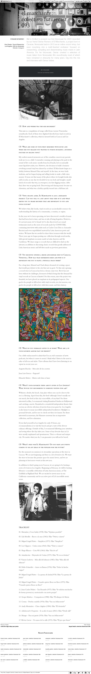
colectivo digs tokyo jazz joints (9, 626)
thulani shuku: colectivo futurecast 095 (10, 638)
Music (42, 1)
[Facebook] (82, 673)
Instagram (21, 48)
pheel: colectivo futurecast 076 (75, 654)
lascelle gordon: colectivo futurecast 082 (56, 649)
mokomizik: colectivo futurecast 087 (32, 649)
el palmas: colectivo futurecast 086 (31, 654)
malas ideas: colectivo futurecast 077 (77, 649)
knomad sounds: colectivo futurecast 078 (78, 644)
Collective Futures (69, 1)
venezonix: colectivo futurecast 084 (54, 638)
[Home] (6, 1)
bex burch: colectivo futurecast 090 (9, 659)
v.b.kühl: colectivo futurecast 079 (76, 638)
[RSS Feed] (70, 673)
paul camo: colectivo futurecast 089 (32, 638)
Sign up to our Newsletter (35, 672)
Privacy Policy (3, 672)
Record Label (79, 1)
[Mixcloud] (74, 673)
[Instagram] (85, 673)
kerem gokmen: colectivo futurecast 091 (11, 654)
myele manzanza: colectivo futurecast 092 (11, 649)
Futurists (47, 1)
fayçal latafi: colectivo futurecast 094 (79, 626)
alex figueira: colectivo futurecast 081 (55, 654)
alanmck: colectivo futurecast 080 (54, 659)
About (86, 1)
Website (15, 48)
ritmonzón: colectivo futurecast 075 (76, 659)
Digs (53, 1)
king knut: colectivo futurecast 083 (54, 644)
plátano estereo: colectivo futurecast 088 (33, 644)
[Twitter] (79, 673)
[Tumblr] (89, 673)
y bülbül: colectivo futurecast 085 (31, 659)
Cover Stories (58, 1)
